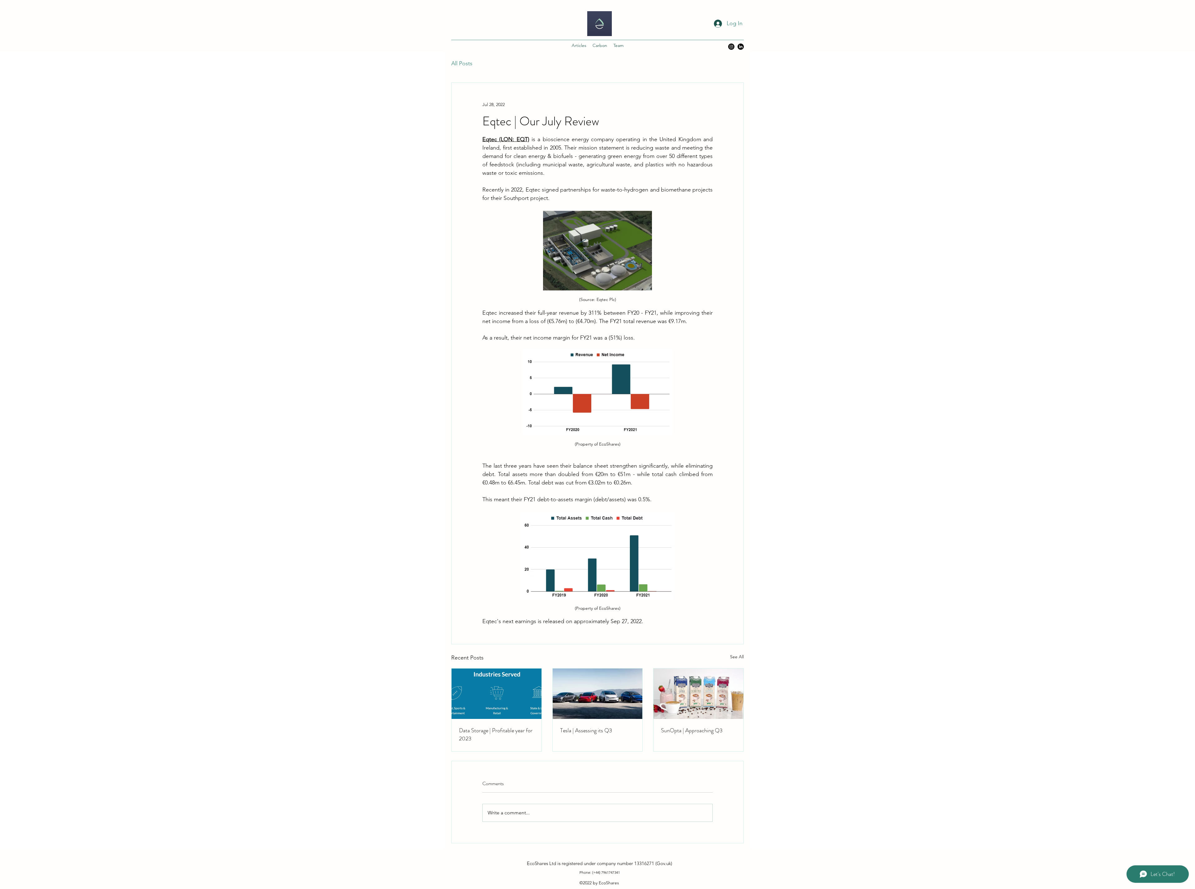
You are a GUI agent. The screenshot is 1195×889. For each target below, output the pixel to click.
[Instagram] (731, 47)
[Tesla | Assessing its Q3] (598, 694)
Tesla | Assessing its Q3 (586, 730)
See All (737, 657)
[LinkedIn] (741, 47)
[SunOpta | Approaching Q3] (698, 694)
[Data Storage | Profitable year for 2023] (496, 694)
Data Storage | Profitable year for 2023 (495, 734)
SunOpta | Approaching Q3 (692, 730)
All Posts (461, 63)
